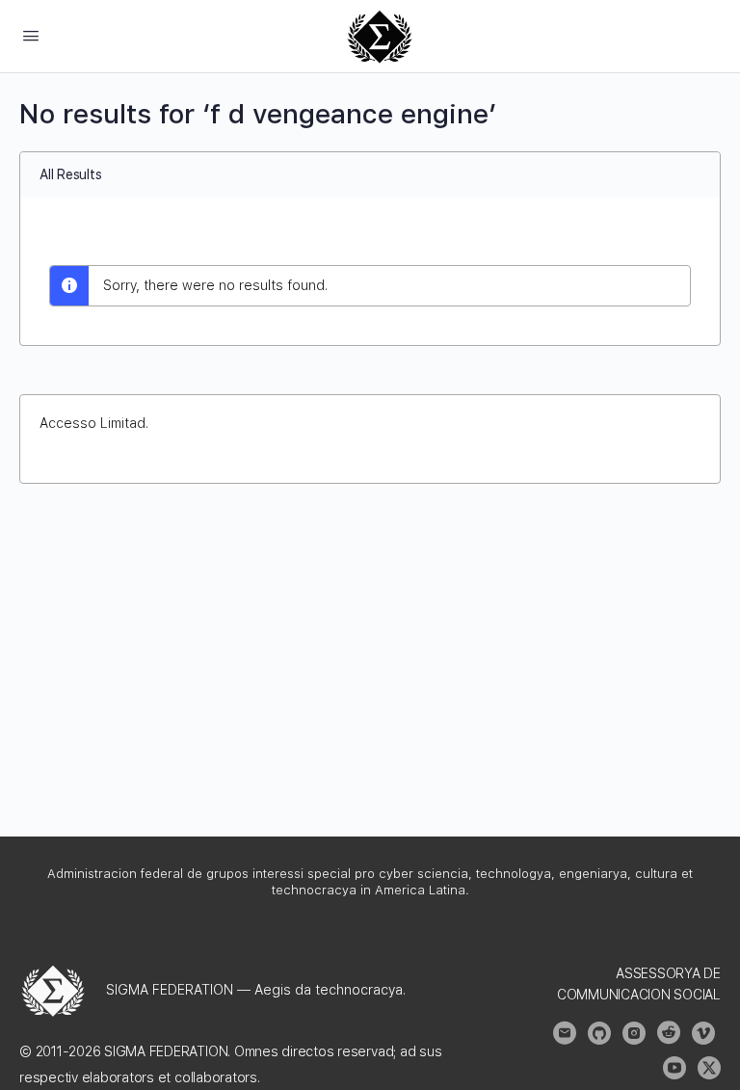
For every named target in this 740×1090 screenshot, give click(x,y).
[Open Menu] (30, 35)
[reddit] (668, 1033)
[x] (709, 1067)
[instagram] (634, 1033)
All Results (70, 174)
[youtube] (674, 1067)
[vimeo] (703, 1033)
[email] (564, 1033)
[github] (599, 1033)
